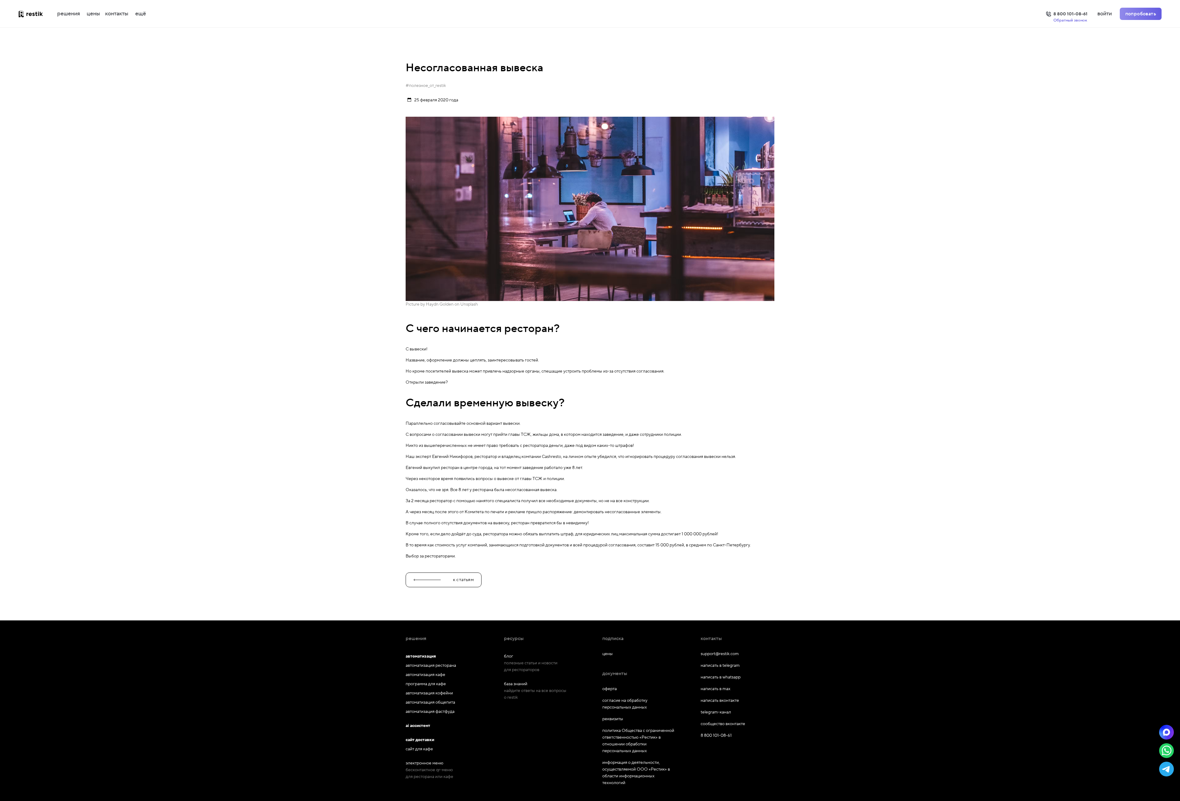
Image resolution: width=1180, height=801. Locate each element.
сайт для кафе (419, 749)
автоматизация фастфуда (430, 711)
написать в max (715, 689)
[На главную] (36, 14)
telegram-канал (716, 712)
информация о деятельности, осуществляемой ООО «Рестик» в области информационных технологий (636, 773)
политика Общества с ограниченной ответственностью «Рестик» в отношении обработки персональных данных (638, 741)
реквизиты (612, 719)
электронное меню (424, 763)
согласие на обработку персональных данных (624, 704)
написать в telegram (720, 665)
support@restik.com (720, 654)
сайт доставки (420, 740)
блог (508, 656)
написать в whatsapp (721, 677)
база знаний (515, 684)
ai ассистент (418, 726)
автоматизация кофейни (429, 693)
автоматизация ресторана (431, 665)
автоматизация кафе (425, 675)
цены (93, 14)
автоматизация (421, 656)
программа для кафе (426, 684)
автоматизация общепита (430, 702)
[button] (1166, 732)
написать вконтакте (720, 700)
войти (1104, 14)
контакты (116, 14)
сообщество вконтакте (723, 724)
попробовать (1140, 14)
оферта (609, 689)
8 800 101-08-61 (716, 735)
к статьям (463, 580)
